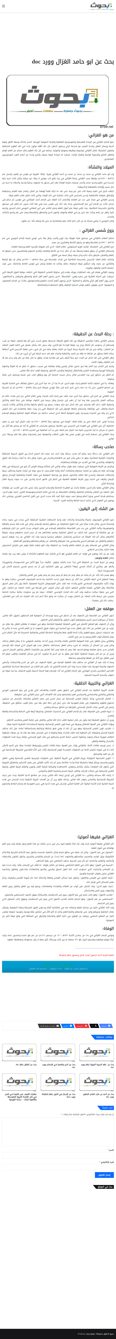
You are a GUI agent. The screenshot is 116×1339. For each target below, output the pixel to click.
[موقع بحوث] (100, 6)
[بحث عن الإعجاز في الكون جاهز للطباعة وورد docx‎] (58, 1081)
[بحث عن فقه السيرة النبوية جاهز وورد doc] (97, 1052)
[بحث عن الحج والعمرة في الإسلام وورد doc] (58, 1052)
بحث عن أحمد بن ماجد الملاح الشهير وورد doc (98, 1095)
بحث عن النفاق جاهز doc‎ (26, 1065)
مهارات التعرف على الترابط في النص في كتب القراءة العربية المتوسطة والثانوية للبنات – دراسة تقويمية (20, 1097)
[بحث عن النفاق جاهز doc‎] (19, 1052)
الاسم (111, 1150)
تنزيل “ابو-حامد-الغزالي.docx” (58, 966)
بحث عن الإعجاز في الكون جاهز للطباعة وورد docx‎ (58, 1095)
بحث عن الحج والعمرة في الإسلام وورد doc (58, 1066)
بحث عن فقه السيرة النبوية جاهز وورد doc (97, 1066)
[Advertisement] (58, 35)
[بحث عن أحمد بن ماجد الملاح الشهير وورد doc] (97, 1081)
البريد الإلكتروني (106, 1162)
